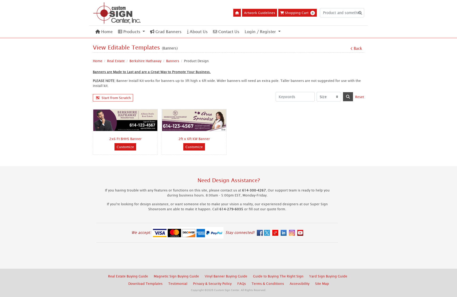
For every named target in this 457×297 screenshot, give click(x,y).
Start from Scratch (116, 98)
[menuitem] (104, 32)
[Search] (348, 96)
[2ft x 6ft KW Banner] (194, 120)
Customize (125, 147)
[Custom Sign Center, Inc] (116, 13)
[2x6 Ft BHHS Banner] (125, 120)
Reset (359, 97)
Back (358, 48)
